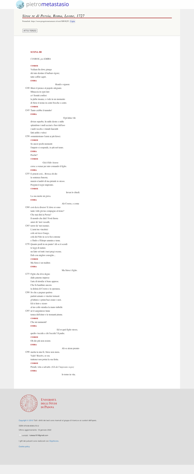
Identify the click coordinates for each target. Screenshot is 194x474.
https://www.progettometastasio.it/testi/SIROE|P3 (50, 21)
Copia (72, 21)
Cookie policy (24, 446)
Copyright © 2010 (26, 420)
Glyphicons (54, 441)
